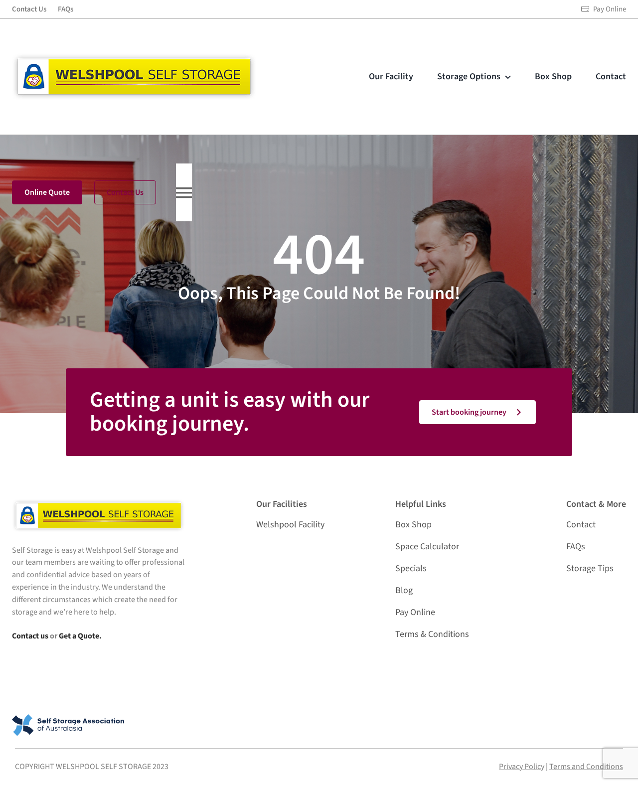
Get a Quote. (80, 635)
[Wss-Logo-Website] (134, 57)
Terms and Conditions (586, 766)
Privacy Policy (521, 766)
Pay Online (609, 9)
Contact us (30, 635)
